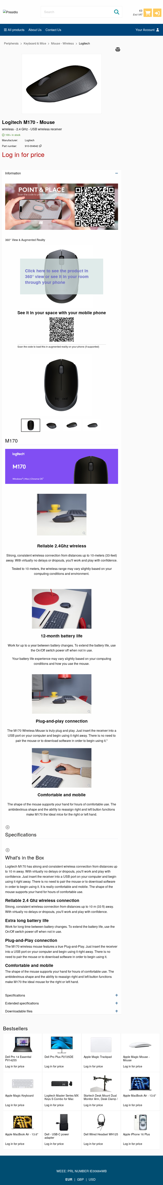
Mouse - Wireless (62, 43)
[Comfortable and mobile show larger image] (61, 768)
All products (16, 29)
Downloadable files (18, 1011)
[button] (157, 13)
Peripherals (11, 43)
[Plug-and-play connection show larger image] (61, 694)
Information (13, 173)
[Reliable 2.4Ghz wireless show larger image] (61, 514)
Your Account (145, 29)
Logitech (84, 43)
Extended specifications (22, 1003)
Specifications (15, 995)
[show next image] (114, 385)
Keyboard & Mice (35, 43)
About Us (35, 29)
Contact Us (53, 29)
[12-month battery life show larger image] (61, 609)
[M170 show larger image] (61, 207)
